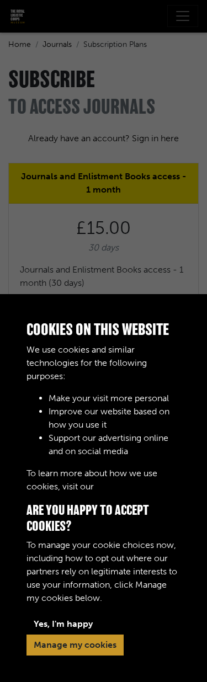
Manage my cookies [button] (75, 645)
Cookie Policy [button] (124, 486)
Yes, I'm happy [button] (63, 624)
